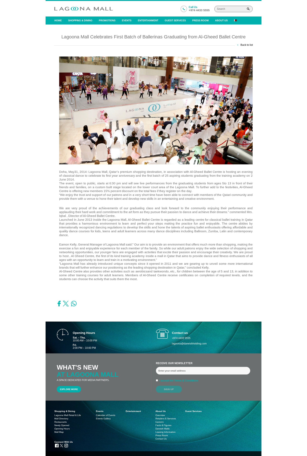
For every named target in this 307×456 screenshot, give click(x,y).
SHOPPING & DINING (80, 20)
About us (221, 20)
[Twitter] (61, 445)
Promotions (107, 20)
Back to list (246, 45)
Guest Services (175, 20)
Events (126, 20)
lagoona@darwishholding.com (189, 343)
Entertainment (148, 20)
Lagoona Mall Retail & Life (67, 415)
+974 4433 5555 (181, 338)
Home (58, 20)
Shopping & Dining (64, 411)
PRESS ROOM (200, 20)
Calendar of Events (105, 415)
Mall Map (59, 432)
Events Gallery (103, 418)
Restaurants (60, 422)
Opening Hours (62, 428)
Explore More (69, 389)
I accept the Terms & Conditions (178, 380)
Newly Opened (61, 425)
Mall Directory (61, 418)
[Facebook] (56, 445)
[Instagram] (66, 445)
